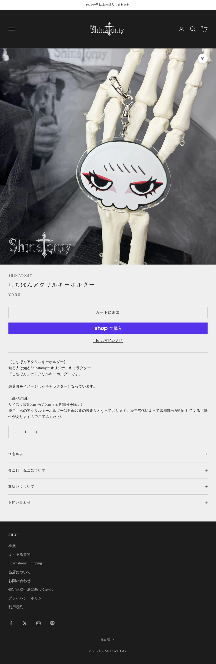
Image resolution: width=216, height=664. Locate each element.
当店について (19, 572)
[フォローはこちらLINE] (52, 623)
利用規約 (15, 607)
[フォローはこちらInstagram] (38, 623)
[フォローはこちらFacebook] (11, 623)
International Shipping (25, 563)
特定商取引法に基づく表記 (30, 590)
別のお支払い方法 (108, 341)
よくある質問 (19, 554)
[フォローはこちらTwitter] (24, 623)
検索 (12, 546)
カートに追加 (108, 312)
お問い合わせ (19, 581)
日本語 (105, 639)
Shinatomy (20, 275)
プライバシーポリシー (26, 598)
